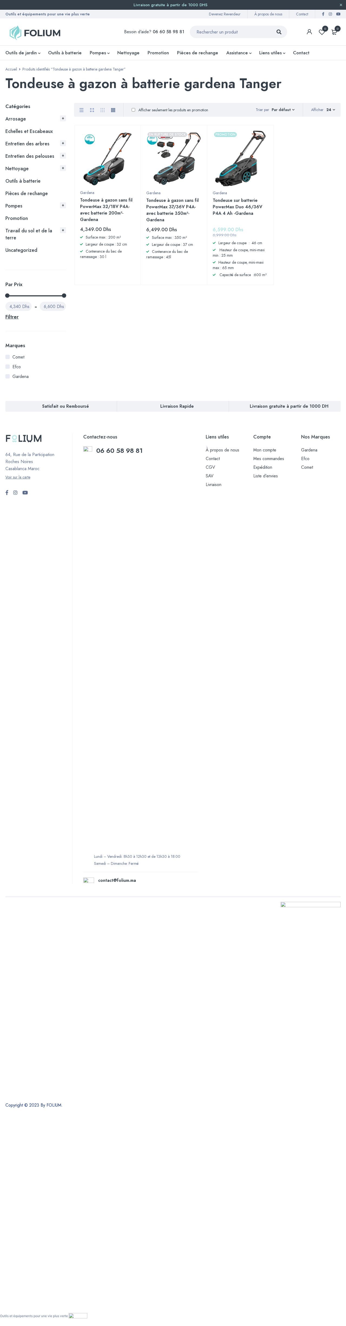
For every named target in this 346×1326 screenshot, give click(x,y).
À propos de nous (268, 14)
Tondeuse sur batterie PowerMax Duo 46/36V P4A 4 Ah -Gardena (237, 206)
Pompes (13, 205)
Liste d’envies (265, 476)
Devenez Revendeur (225, 14)
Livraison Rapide (177, 406)
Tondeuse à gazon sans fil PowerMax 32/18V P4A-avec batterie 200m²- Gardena (106, 210)
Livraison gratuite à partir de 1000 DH (289, 406)
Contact (302, 14)
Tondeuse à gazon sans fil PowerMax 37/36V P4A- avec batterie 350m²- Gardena (172, 210)
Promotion (16, 218)
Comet (18, 357)
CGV (210, 467)
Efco (16, 367)
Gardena (20, 376)
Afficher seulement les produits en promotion (172, 110)
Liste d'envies (325, 28)
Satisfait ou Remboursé (65, 406)
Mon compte (264, 450)
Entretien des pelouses (29, 156)
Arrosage (15, 118)
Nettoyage (17, 168)
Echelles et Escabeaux (29, 131)
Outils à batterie (23, 181)
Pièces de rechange (26, 193)
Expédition (262, 467)
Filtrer (12, 317)
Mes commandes (268, 459)
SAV (210, 476)
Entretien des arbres (27, 143)
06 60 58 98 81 (120, 450)
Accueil (11, 69)
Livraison (213, 484)
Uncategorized (21, 250)
